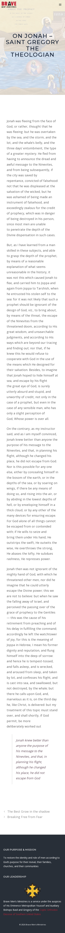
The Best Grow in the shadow (28, 811)
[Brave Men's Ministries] (9, 4)
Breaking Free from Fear (24, 817)
